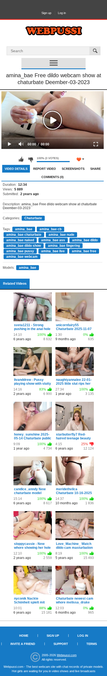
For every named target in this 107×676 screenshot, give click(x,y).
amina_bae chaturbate (23, 235)
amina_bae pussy (20, 251)
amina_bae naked (20, 240)
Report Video (44, 168)
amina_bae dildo (85, 240)
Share (95, 168)
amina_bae (23, 229)
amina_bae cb (50, 229)
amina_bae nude (61, 235)
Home (23, 635)
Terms (91, 643)
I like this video (21, 159)
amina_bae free (84, 251)
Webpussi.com (67, 655)
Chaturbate (33, 218)
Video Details (16, 168)
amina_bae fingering (64, 246)
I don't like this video (30, 159)
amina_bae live (53, 251)
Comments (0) (52, 177)
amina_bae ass (53, 240)
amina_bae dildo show (23, 246)
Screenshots (73, 168)
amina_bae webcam (22, 257)
